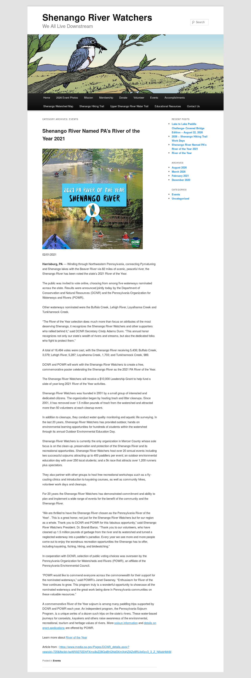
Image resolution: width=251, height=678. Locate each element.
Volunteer (139, 97)
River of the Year (76, 637)
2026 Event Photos (67, 97)
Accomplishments (175, 97)
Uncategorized (180, 198)
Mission (88, 97)
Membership (106, 97)
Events (154, 97)
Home (46, 97)
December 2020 (181, 180)
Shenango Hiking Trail (91, 106)
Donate (123, 97)
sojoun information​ (126, 623)
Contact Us (193, 106)
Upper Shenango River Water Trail (129, 106)
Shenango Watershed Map (58, 106)
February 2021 (180, 176)
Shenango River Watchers (97, 17)
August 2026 (179, 167)
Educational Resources (168, 106)
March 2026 (179, 171)
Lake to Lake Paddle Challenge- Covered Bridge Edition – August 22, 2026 (188, 128)
